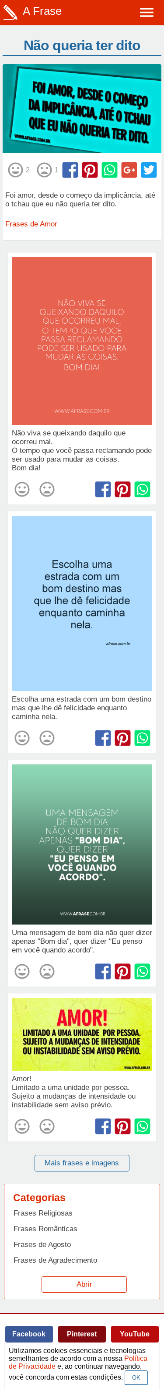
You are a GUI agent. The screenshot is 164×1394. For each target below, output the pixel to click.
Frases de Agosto (42, 1244)
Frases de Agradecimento (55, 1260)
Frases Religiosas (43, 1213)
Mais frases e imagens (82, 1163)
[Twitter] (149, 170)
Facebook (28, 1334)
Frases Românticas (45, 1229)
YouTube (135, 1334)
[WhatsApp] (110, 170)
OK (136, 1377)
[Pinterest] (90, 170)
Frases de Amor (31, 224)
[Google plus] (129, 170)
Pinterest (82, 1334)
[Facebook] (70, 170)
